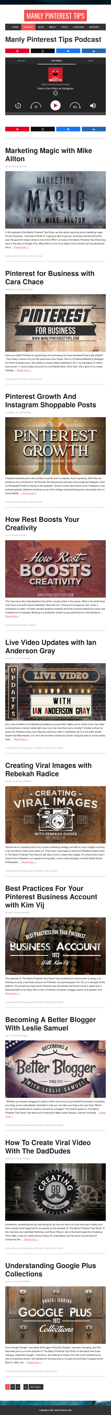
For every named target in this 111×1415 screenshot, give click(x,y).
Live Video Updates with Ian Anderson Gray (50, 646)
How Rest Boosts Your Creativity (42, 523)
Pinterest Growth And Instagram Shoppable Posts (50, 400)
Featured (22, 256)
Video (39, 256)
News (30, 502)
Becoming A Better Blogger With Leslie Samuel (50, 1023)
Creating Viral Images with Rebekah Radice (48, 769)
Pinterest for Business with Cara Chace (50, 277)
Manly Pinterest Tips (55, 15)
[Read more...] (21, 247)
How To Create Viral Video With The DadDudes (48, 1146)
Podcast (32, 256)
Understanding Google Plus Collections (50, 1269)
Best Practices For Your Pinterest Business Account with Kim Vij (51, 896)
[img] (55, 93)
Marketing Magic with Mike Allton (48, 154)
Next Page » (36, 1386)
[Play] (56, 105)
